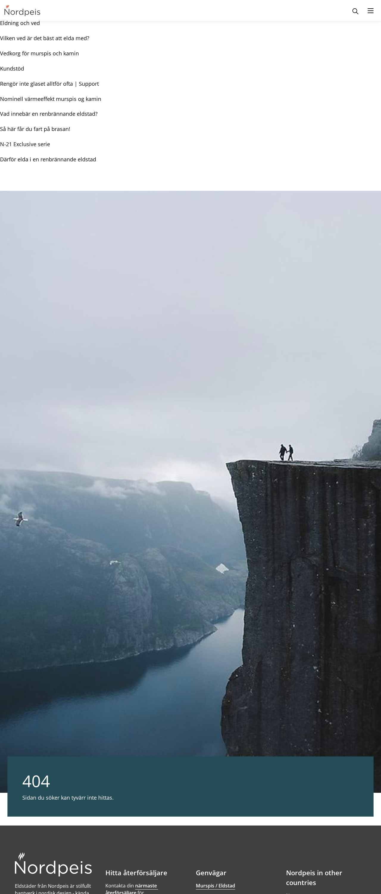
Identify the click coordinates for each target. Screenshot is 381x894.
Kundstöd (12, 68)
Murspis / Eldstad (215, 885)
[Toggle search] (355, 10)
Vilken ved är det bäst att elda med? (44, 38)
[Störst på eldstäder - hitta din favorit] (22, 10)
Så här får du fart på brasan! (35, 128)
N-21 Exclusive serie (25, 144)
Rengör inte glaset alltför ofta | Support (49, 83)
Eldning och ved (20, 22)
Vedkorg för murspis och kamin (39, 53)
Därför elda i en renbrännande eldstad (48, 159)
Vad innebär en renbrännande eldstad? (49, 113)
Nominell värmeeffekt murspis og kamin (50, 98)
